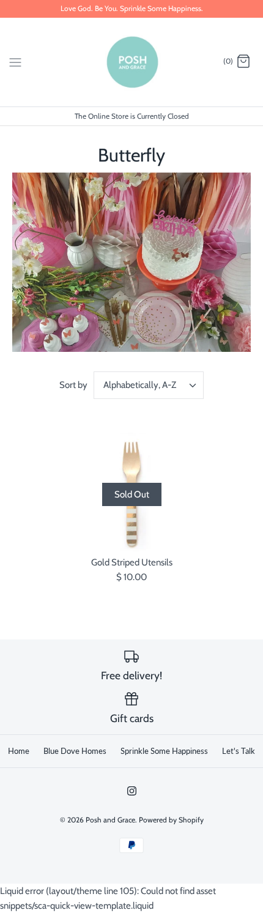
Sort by (73, 384)
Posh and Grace (110, 819)
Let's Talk (238, 751)
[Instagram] (131, 791)
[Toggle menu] (15, 61)
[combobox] (149, 385)
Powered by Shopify (171, 819)
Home (18, 751)
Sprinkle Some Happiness (164, 751)
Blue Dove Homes (74, 751)
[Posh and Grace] (132, 62)
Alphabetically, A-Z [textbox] (139, 384)
